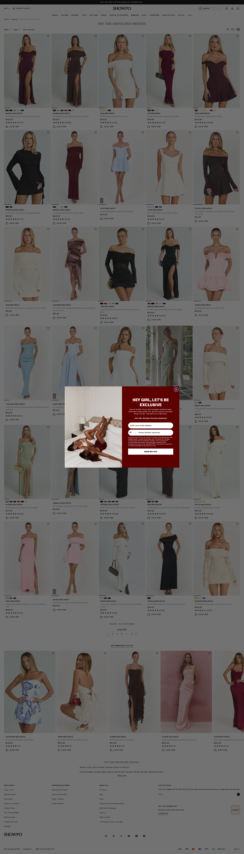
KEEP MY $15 (150, 451)
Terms (154, 446)
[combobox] (132, 433)
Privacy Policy (146, 446)
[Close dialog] (176, 389)
